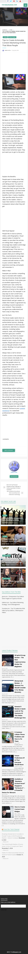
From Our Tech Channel (11, 829)
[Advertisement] (15, 63)
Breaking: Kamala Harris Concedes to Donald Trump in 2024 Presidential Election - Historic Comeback (13, 836)
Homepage (4, 29)
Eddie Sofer (8, 50)
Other (10, 29)
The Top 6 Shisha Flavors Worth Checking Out (13, 582)
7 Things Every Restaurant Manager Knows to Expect (11, 540)
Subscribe (4, 909)
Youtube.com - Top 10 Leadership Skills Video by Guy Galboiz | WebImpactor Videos (13, 610)
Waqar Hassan (6, 543)
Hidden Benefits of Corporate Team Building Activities (12, 519)
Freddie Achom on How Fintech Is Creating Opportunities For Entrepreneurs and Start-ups (13, 560)
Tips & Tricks (12, 37)
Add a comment (9, 450)
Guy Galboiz (5, 522)
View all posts (14, 476)
